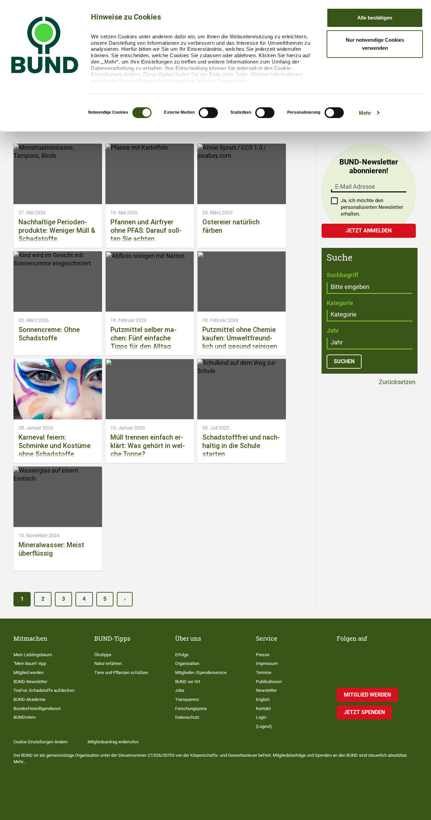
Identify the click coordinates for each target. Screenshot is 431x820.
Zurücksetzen (396, 382)
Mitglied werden (28, 672)
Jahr (333, 330)
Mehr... (19, 761)
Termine (263, 672)
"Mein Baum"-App (29, 663)
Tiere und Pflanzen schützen (121, 672)
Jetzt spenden (364, 712)
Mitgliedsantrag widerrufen (113, 741)
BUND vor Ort (187, 681)
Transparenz (187, 699)
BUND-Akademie (29, 699)
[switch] (208, 112)
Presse (262, 654)
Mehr (365, 113)
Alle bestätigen (374, 18)
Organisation (187, 663)
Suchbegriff (342, 274)
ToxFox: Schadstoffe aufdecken (43, 690)
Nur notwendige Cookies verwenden (375, 44)
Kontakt (263, 708)
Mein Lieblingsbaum (32, 654)
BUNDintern (24, 717)
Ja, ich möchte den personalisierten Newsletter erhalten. (372, 207)
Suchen (344, 361)
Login (261, 717)
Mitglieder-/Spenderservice (201, 672)
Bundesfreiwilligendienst (37, 708)
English (263, 699)
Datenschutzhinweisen (166, 80)
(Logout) (264, 726)
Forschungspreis (191, 708)
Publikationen (269, 681)
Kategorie (340, 302)
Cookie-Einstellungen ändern (40, 741)
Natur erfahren (108, 663)
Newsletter (266, 690)
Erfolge (182, 654)
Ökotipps (102, 654)
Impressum (232, 80)
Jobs (180, 690)
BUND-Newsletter (30, 681)
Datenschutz (187, 717)
